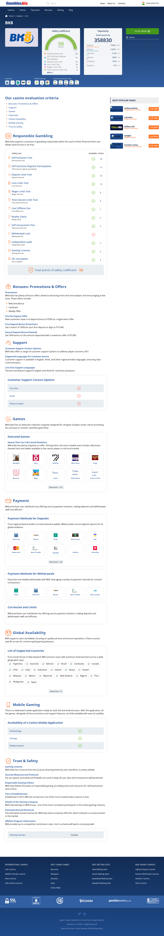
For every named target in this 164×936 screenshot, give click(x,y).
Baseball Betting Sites (101, 883)
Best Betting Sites (101, 864)
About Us (111, 3)
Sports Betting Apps (100, 874)
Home (11, 16)
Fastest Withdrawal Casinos (147, 874)
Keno (55, 478)
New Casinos (10, 878)
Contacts (121, 3)
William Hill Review (131, 128)
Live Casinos (10, 869)
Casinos (11, 10)
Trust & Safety (15, 126)
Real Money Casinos (145, 864)
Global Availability (17, 119)
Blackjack (16, 463)
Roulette (56, 463)
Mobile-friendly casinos (15, 874)
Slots (36, 463)
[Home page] (17, 3)
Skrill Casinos (141, 883)
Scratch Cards (95, 478)
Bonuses (48, 10)
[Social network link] (79, 913)
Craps (95, 463)
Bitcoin (35, 539)
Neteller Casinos (142, 878)
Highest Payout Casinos (145, 869)
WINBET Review (130, 137)
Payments (35, 10)
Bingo (36, 478)
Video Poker (75, 463)
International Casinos (16, 864)
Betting (60, 10)
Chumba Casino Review (133, 146)
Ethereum (16, 539)
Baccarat (16, 478)
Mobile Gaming (16, 122)
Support (13, 107)
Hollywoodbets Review (132, 110)
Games (23, 10)
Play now (154, 109)
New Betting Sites (99, 869)
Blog (71, 10)
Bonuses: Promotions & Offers (23, 103)
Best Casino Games (60, 864)
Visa (95, 539)
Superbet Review (130, 119)
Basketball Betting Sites (102, 878)
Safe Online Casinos (13, 883)
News (102, 3)
